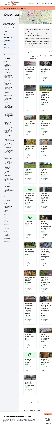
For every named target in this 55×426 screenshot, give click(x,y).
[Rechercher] (38, 3)
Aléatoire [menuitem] (22, 58)
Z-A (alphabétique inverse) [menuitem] (40, 57)
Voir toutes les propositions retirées (32, 410)
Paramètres (48, 423)
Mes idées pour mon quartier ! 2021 (11, 8)
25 (35, 402)
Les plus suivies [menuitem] (45, 57)
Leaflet (38, 23)
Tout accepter (48, 414)
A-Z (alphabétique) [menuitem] (33, 57)
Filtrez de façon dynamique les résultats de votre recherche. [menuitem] (9, 24)
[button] (5, 32)
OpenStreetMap (44, 23)
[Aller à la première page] (12, 3)
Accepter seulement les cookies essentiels (48, 418)
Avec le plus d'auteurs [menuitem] (50, 57)
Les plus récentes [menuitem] (27, 57)
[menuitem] (9, 27)
